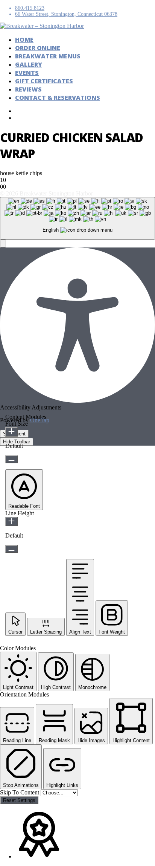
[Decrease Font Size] (11, 459)
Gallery (28, 64)
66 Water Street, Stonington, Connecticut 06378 (66, 14)
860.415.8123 (29, 8)
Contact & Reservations (57, 97)
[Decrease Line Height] (11, 549)
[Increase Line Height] (11, 521)
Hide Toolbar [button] (16, 441)
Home (24, 39)
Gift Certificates (44, 81)
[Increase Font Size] (11, 432)
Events (27, 73)
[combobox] (77, 218)
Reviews (28, 89)
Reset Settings (19, 800)
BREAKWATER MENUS (48, 56)
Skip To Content (20, 792)
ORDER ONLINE (37, 48)
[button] (3, 243)
